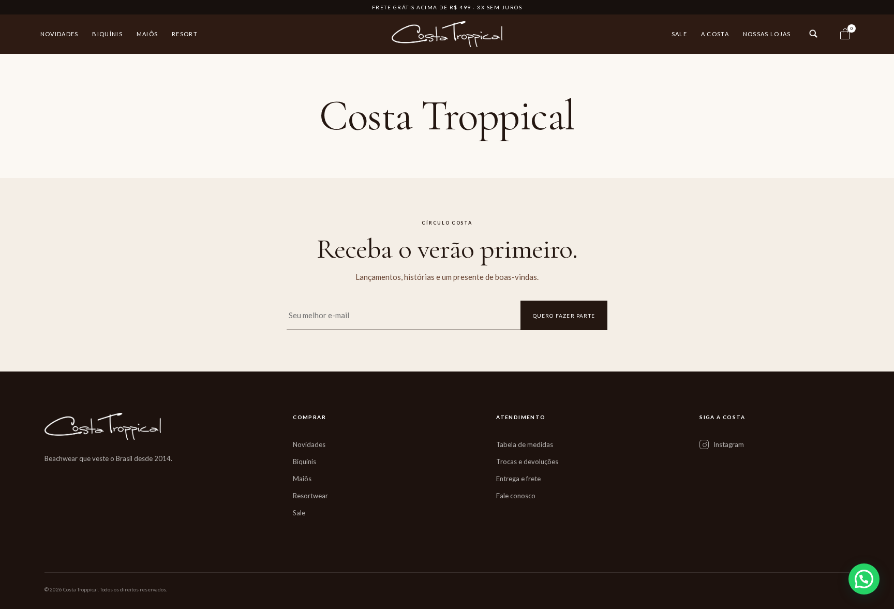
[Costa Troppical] (447, 34)
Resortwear (310, 496)
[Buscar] (813, 33)
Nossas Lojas (767, 34)
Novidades (59, 34)
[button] (864, 579)
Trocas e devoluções (527, 461)
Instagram (728, 444)
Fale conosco (515, 496)
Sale (679, 34)
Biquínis (107, 34)
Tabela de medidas (524, 444)
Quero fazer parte (564, 316)
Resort (185, 34)
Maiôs (147, 34)
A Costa (715, 34)
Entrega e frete (518, 478)
